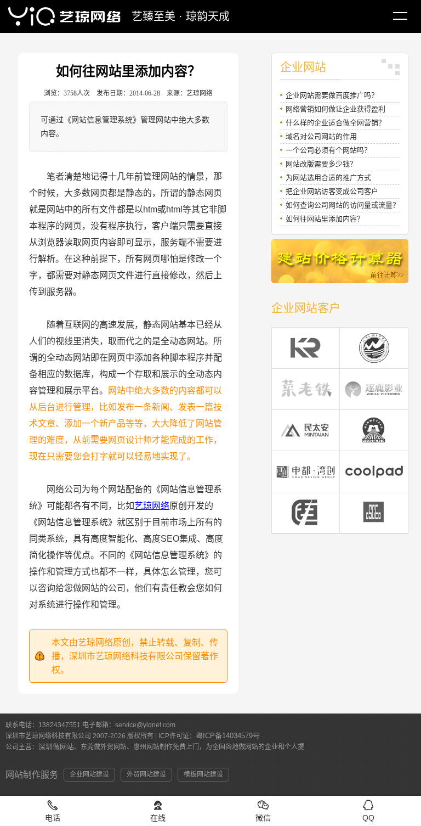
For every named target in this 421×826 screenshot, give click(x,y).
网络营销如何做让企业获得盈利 (335, 109)
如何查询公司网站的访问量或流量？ (343, 205)
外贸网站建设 (146, 774)
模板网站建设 (203, 774)
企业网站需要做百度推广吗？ (332, 95)
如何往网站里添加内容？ (325, 219)
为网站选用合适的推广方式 (328, 177)
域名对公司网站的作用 (321, 136)
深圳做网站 (56, 747)
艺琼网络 (151, 505)
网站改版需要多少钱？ (321, 164)
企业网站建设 (89, 774)
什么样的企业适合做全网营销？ (335, 123)
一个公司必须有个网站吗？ (328, 150)
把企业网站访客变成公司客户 (332, 191)
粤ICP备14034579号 (228, 736)
